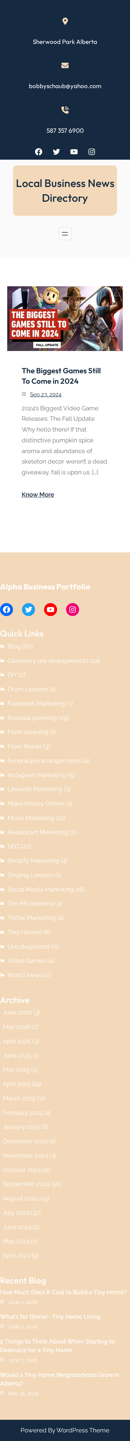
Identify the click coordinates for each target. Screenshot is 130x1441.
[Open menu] (65, 233)
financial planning (32, 717)
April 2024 (16, 1255)
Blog (14, 646)
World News (25, 975)
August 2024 (20, 1198)
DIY (12, 674)
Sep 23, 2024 (45, 394)
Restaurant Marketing (38, 832)
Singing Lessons (31, 875)
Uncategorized (29, 946)
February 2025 (23, 1112)
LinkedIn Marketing (35, 789)
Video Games (27, 960)
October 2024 (22, 1169)
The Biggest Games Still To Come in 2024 (61, 376)
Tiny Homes (25, 932)
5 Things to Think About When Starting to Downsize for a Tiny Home (57, 1346)
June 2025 (17, 1055)
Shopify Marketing (33, 860)
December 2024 (25, 1141)
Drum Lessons (28, 689)
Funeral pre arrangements (44, 760)
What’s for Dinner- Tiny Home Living (50, 1316)
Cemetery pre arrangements (48, 660)
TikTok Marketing (32, 917)
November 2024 (25, 1155)
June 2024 (17, 1227)
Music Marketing (31, 817)
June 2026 (17, 1012)
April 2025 (16, 1083)
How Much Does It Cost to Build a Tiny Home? (63, 1292)
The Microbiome (31, 903)
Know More (38, 494)
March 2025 (19, 1098)
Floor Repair (25, 746)
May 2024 (16, 1241)
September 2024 (26, 1183)
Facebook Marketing (36, 703)
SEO (14, 846)
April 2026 (17, 1041)
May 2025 (16, 1069)
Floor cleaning (28, 731)
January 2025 (21, 1126)
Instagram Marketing (37, 775)
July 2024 (16, 1212)
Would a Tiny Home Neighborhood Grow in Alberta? (60, 1379)
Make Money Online (36, 803)
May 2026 (16, 1026)
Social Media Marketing (41, 889)
